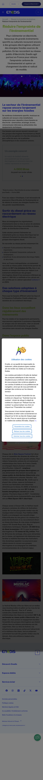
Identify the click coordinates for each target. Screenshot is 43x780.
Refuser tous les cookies (22, 431)
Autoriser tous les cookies (22, 436)
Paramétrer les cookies (22, 426)
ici (35, 420)
